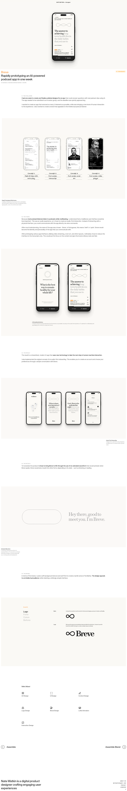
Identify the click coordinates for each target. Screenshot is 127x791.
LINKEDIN (123, 787)
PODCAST (123, 785)
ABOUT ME (123, 781)
